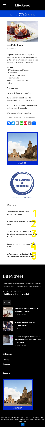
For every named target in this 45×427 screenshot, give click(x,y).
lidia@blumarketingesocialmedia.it (16, 294)
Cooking (17, 15)
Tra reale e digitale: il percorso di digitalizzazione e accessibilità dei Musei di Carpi (22, 234)
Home (11, 15)
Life (4, 368)
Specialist (6, 373)
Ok (22, 424)
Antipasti (24, 15)
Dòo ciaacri (7, 364)
